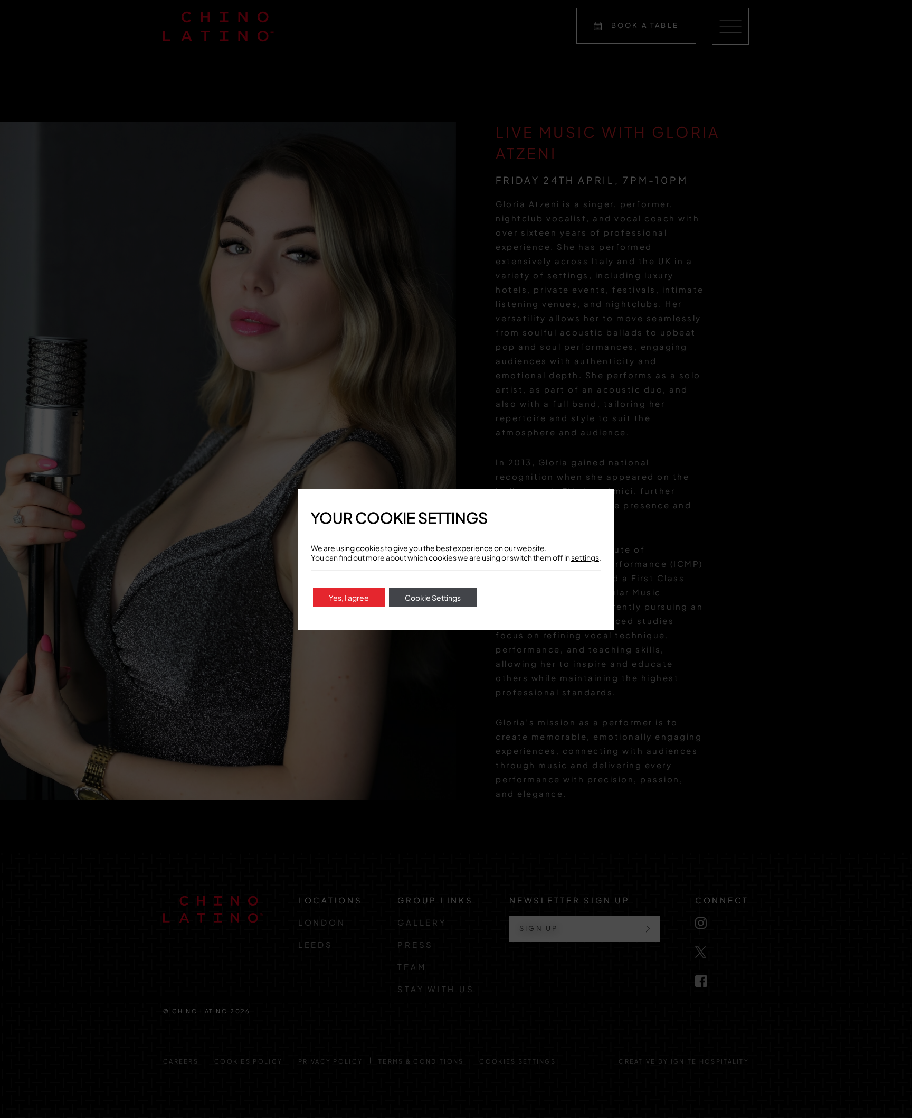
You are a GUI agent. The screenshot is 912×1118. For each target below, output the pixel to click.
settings (585, 557)
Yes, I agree (349, 597)
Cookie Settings (433, 597)
